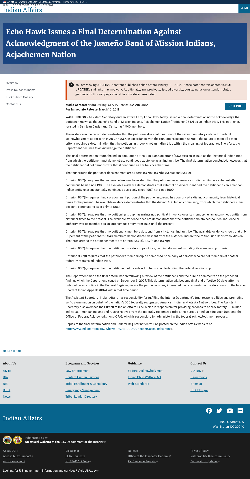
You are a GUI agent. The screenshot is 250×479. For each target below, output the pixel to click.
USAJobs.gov (199, 390)
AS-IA (7, 371)
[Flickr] (239, 412)
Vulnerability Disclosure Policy (210, 456)
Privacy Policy (200, 450)
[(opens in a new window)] (7, 440)
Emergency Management (83, 390)
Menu (244, 8)
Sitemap (196, 384)
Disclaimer (72, 450)
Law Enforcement (77, 371)
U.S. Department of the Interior (82, 442)
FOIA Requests (75, 456)
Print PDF (235, 106)
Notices (133, 450)
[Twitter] (219, 412)
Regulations (199, 377)
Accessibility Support (17, 456)
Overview (12, 83)
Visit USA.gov (87, 470)
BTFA (6, 390)
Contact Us (13, 104)
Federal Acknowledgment (145, 371)
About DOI (9, 450)
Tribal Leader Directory (81, 396)
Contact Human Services (82, 377)
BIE (5, 384)
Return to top (12, 351)
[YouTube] (229, 412)
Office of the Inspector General (148, 456)
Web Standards (138, 384)
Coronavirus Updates (204, 461)
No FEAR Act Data (77, 461)
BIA (5, 377)
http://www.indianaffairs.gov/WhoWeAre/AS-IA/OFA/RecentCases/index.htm (118, 329)
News (7, 396)
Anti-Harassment (14, 461)
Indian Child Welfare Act (144, 377)
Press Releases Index (20, 90)
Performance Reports (142, 461)
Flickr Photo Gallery (19, 97)
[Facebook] (209, 412)
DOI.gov (196, 371)
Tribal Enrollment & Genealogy (86, 384)
